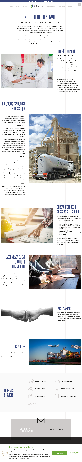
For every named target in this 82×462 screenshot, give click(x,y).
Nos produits (14, 6)
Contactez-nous (55, 429)
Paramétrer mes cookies (73, 452)
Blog (70, 6)
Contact (62, 6)
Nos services (51, 6)
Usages (25, 6)
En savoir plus (73, 453)
